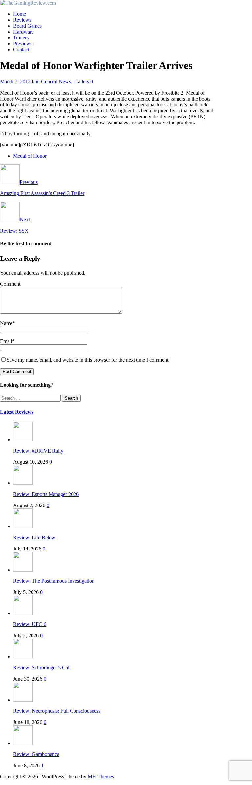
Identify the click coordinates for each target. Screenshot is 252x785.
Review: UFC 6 (29, 624)
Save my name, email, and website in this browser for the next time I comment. (88, 360)
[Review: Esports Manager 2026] (23, 483)
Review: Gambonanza (36, 754)
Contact (21, 49)
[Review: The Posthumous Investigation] (23, 569)
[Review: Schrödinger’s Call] (23, 656)
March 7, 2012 (15, 81)
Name (6, 323)
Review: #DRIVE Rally (38, 451)
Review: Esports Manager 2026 (46, 494)
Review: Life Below (34, 537)
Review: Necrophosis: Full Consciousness (56, 711)
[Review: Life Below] (23, 526)
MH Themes (101, 776)
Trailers (21, 37)
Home (19, 14)
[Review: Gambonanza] (23, 743)
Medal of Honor (30, 156)
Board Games (27, 26)
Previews (22, 43)
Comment (10, 284)
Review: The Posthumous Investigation (53, 581)
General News (56, 81)
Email (6, 341)
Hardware (23, 31)
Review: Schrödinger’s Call (42, 667)
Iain (36, 81)
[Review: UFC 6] (23, 613)
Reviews (22, 20)
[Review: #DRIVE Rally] (23, 439)
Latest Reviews (16, 412)
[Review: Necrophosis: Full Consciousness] (23, 700)
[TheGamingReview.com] (28, 3)
